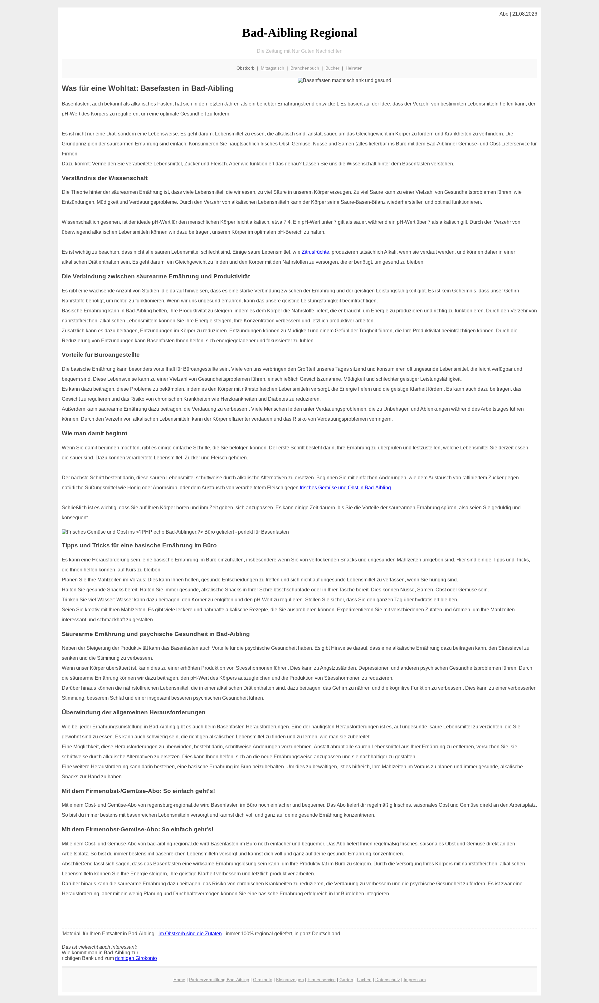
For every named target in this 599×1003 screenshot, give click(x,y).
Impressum (415, 979)
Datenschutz (387, 979)
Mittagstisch (272, 68)
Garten (346, 979)
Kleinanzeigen (290, 979)
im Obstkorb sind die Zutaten (190, 933)
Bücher (332, 68)
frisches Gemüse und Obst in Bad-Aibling (345, 487)
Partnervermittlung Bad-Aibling (219, 979)
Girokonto (262, 979)
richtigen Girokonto (136, 958)
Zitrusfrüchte (315, 252)
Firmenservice (322, 979)
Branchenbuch (304, 68)
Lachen (364, 979)
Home (179, 979)
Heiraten (354, 68)
